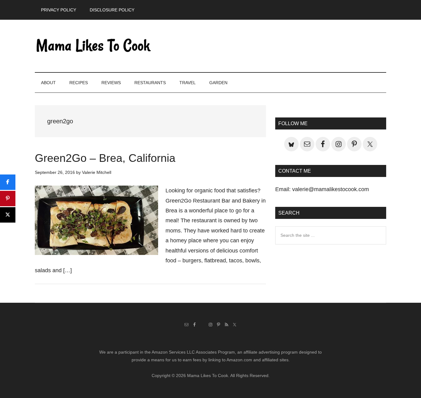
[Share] (7, 182)
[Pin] (7, 198)
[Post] (7, 215)
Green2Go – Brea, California (105, 158)
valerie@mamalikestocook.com (330, 189)
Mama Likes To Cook (93, 46)
